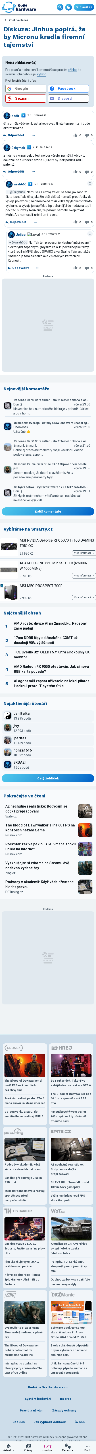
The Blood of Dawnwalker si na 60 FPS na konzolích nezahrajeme (40, 827)
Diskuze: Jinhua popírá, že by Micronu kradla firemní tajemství (45, 36)
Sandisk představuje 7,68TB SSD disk (23, 1180)
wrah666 (20, 184)
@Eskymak (17, 192)
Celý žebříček (48, 778)
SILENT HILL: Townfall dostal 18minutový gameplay (70, 1185)
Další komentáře (48, 511)
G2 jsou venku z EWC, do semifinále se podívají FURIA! (24, 1114)
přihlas (72, 70)
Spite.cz (11, 816)
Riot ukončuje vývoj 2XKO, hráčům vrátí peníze (21, 1264)
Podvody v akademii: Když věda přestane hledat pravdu (39, 884)
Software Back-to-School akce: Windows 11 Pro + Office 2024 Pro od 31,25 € (68, 1332)
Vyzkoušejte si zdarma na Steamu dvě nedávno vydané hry (37, 865)
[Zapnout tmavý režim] (68, 7)
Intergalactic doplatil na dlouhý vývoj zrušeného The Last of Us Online (23, 1368)
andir (15, 116)
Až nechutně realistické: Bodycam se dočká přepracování (36, 808)
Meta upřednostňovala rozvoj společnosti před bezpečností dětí (24, 1195)
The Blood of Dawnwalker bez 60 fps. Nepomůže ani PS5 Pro (71, 1098)
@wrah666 (19, 242)
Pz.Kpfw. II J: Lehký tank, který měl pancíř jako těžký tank (69, 1266)
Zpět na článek (18, 20)
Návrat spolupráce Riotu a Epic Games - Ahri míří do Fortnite (22, 1279)
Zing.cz (10, 873)
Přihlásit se (83, 7)
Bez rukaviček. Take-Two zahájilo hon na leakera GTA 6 (71, 1083)
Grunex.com (13, 835)
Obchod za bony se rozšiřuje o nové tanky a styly (70, 1282)
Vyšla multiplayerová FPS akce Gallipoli (68, 1198)
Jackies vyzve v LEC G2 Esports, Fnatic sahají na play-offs (24, 1248)
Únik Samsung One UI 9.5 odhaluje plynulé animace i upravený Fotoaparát (69, 1368)
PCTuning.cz (14, 892)
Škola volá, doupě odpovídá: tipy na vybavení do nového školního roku (70, 1350)
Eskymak (18, 148)
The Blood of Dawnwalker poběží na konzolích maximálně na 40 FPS (21, 1350)
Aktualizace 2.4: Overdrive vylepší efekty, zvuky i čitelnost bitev (69, 1248)
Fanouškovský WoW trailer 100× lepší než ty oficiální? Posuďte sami (68, 1116)
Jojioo (21, 234)
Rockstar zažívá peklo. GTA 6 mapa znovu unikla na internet (40, 846)
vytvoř (41, 74)
